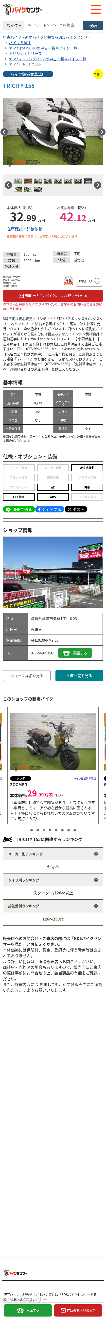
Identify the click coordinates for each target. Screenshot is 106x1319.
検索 (93, 25)
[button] (4, 132)
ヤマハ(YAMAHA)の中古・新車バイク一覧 (43, 47)
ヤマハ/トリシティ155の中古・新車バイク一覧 (47, 58)
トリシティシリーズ (25, 53)
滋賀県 (36, 618)
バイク (12, 25)
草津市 (47, 618)
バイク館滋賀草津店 (28, 74)
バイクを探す (20, 42)
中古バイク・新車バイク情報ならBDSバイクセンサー (47, 37)
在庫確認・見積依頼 (24, 229)
